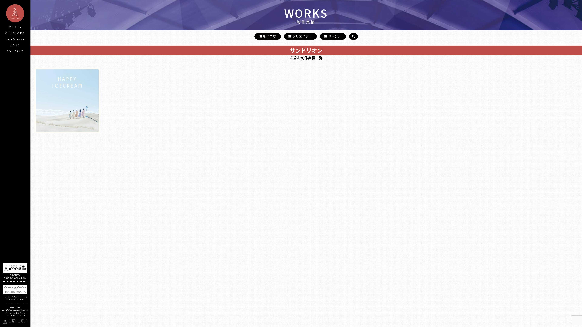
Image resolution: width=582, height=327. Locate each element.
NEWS (15, 45)
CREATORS (15, 33)
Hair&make (15, 39)
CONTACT (15, 51)
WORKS (15, 27)
